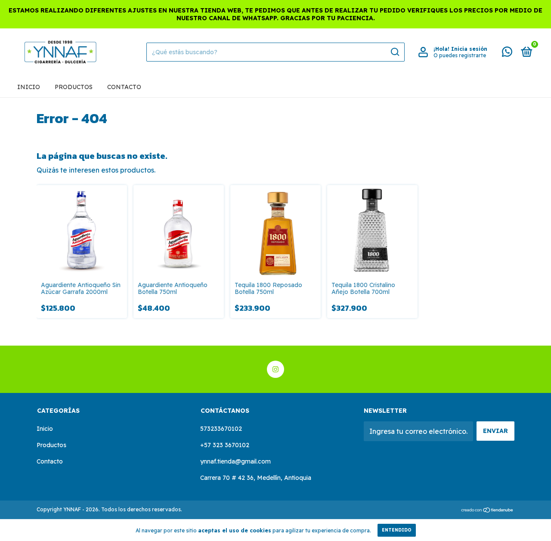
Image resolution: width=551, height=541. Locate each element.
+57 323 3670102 (224, 445)
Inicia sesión (469, 49)
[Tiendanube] (487, 510)
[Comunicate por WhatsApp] (507, 53)
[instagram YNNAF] (275, 369)
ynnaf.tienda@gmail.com (235, 461)
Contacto (124, 87)
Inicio (28, 87)
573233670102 (221, 429)
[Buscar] (394, 52)
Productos (74, 87)
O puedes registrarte (459, 55)
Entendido (397, 530)
